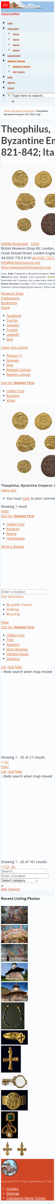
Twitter (12, 320)
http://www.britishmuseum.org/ (26, 267)
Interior (16, 40)
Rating (11, 533)
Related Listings (18, 369)
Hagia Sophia (13, 29)
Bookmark (9, 302)
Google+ (12, 325)
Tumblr (12, 329)
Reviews (12, 360)
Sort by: (17, 382)
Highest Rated (17, 654)
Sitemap (12, 1193)
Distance (13, 658)
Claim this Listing (14, 347)
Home (7, 110)
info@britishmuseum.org (20, 262)
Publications (10, 298)
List (4, 667)
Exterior (16, 45)
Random (12, 395)
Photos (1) (14, 355)
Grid (10, 667)
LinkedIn (12, 334)
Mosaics (16, 50)
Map (9, 365)
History (16, 34)
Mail (9, 339)
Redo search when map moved (28, 671)
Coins (34, 243)
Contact (12, 1188)
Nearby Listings (18, 374)
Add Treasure (19, 72)
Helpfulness (15, 538)
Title (9, 639)
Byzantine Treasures (21, 67)
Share (5, 307)
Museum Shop (12, 293)
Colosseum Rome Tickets (26, 1198)
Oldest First (15, 391)
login (26, 498)
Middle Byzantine (14, 243)
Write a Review (12, 546)
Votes (10, 400)
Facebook (13, 315)
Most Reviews (17, 649)
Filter (5, 511)
